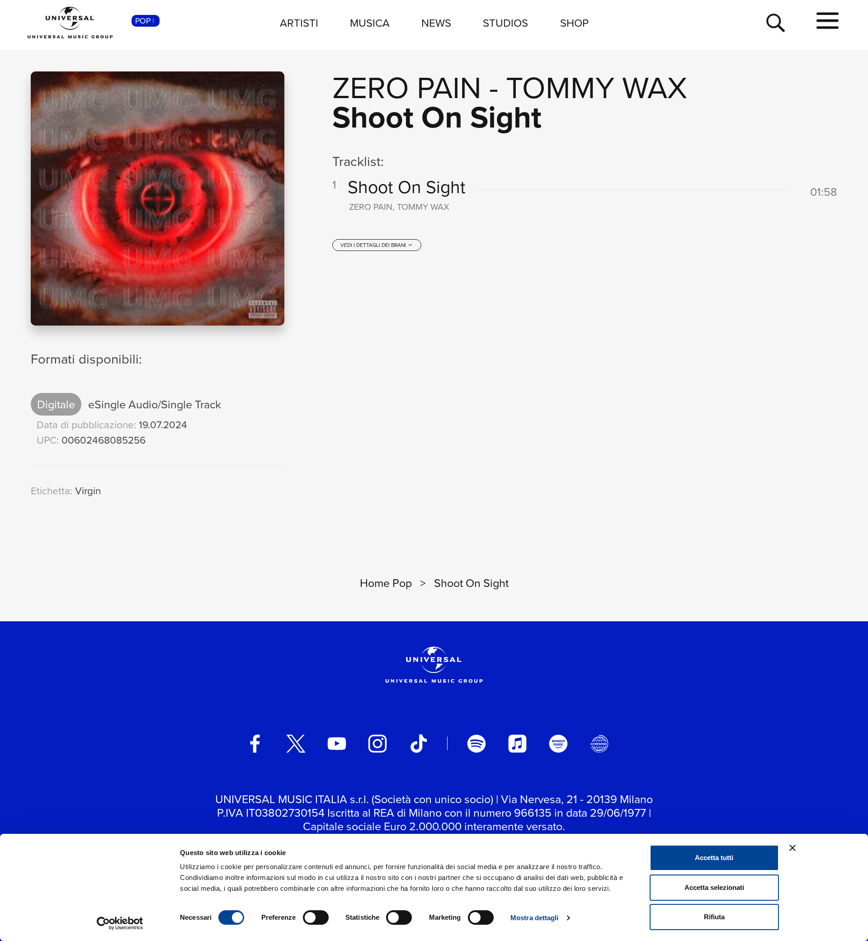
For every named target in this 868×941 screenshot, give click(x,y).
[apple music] (517, 744)
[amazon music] (558, 744)
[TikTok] (418, 744)
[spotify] (476, 744)
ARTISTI (299, 22)
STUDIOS (505, 22)
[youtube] (337, 744)
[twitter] (296, 744)
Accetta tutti (714, 857)
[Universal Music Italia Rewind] (599, 744)
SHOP (574, 22)
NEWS (436, 22)
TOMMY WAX (596, 86)
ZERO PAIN (406, 86)
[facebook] (255, 744)
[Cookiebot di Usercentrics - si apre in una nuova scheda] (120, 923)
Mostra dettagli (534, 918)
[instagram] (377, 744)
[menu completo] (827, 21)
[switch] (316, 917)
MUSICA (370, 22)
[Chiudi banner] (792, 848)
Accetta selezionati (714, 887)
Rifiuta (714, 917)
